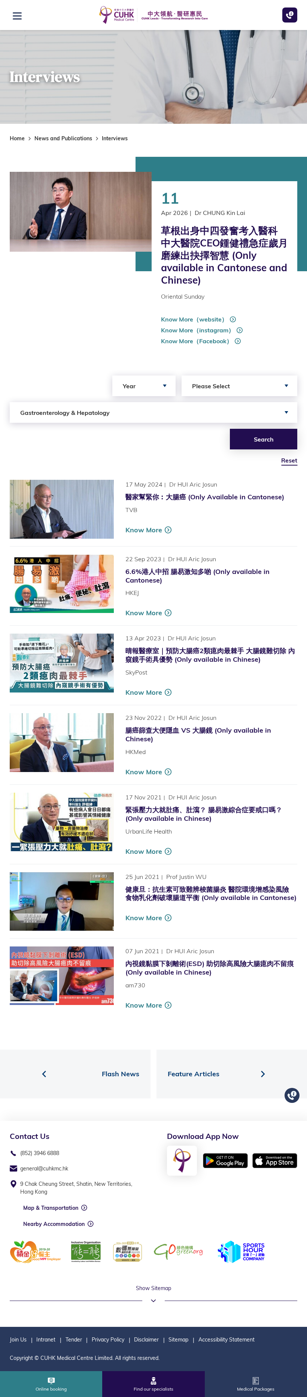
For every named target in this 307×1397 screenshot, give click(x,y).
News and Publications (63, 138)
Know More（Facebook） (196, 341)
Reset (289, 460)
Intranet (45, 1339)
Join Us (18, 1339)
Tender (74, 1339)
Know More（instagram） (197, 330)
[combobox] (144, 386)
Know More (143, 530)
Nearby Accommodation (54, 1224)
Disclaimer (146, 1339)
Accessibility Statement (226, 1339)
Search (264, 439)
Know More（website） (194, 319)
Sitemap (178, 1339)
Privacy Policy (108, 1339)
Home (17, 138)
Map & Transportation (50, 1208)
